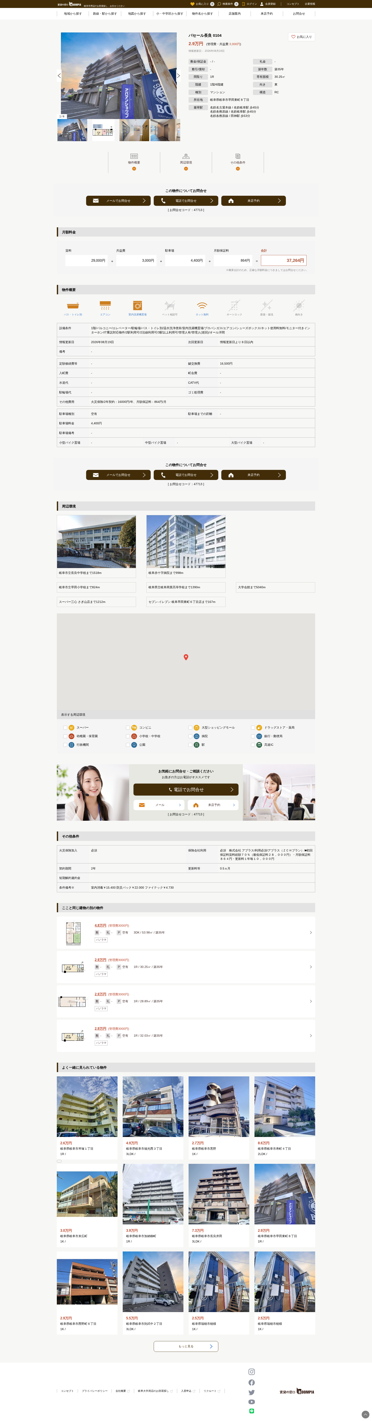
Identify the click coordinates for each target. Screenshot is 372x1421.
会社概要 (121, 1391)
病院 (205, 736)
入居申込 (186, 1391)
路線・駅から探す (105, 13)
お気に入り (204, 3)
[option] (119, 75)
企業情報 (310, 3)
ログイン (252, 3)
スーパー (83, 727)
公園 (142, 744)
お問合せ (299, 13)
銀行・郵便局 (273, 736)
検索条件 (230, 3)
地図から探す (137, 13)
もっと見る (186, 1346)
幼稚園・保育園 (87, 736)
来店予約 (267, 13)
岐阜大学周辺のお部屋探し (153, 1391)
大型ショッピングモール (218, 727)
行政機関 (83, 744)
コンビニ (145, 727)
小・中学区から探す (169, 13)
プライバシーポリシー (95, 1390)
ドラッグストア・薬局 (279, 727)
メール (159, 805)
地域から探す (73, 13)
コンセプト (293, 3)
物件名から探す (202, 13)
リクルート (210, 1391)
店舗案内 (235, 13)
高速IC (268, 744)
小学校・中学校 (149, 736)
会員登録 (270, 3)
